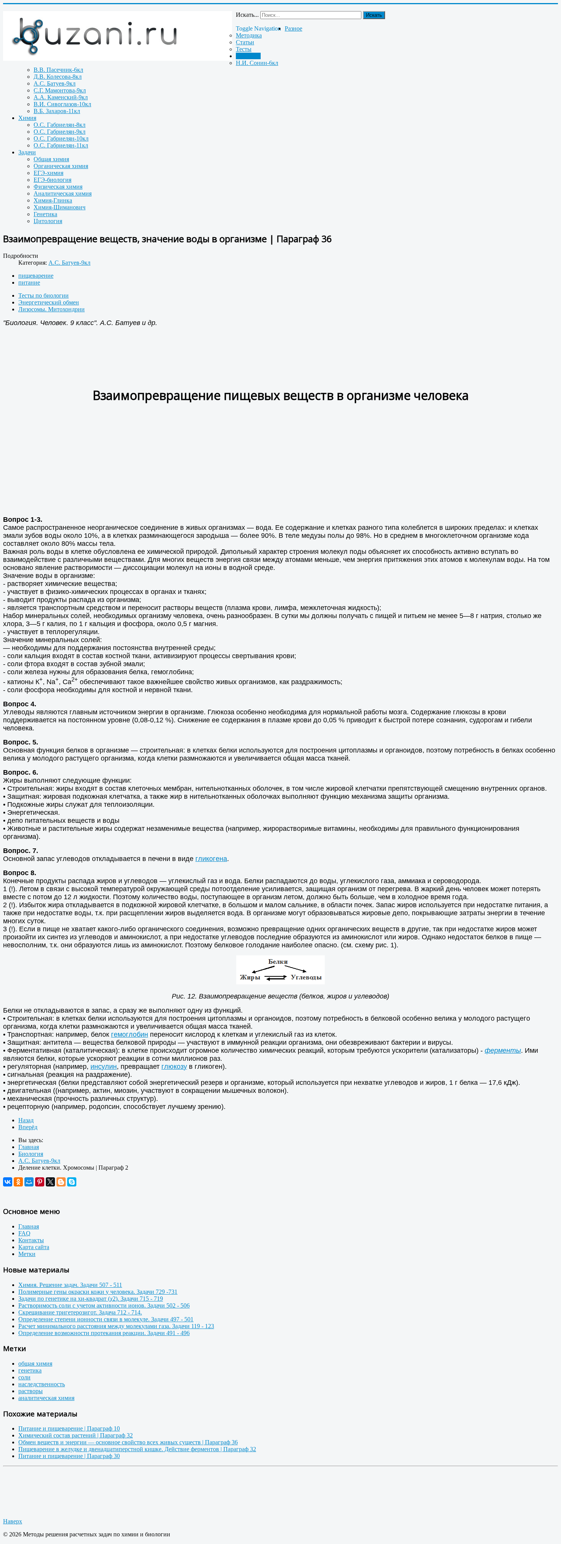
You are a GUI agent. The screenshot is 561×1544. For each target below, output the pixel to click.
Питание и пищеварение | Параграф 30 (69, 1456)
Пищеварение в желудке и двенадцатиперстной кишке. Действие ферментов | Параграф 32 (137, 1449)
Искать (374, 15)
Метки (26, 1254)
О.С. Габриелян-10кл (61, 138)
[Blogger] (61, 1181)
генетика (30, 1370)
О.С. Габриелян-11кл (61, 145)
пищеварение (35, 275)
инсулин (103, 1066)
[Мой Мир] (29, 1181)
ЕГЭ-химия (48, 173)
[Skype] (71, 1181)
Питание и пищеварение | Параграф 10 (69, 1428)
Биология (248, 56)
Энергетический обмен (48, 302)
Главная (28, 1226)
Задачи (27, 152)
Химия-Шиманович (59, 207)
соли (24, 1377)
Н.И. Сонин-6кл (257, 63)
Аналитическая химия (63, 193)
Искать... (247, 14)
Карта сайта (33, 1247)
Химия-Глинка (53, 200)
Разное (293, 28)
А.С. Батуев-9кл (55, 83)
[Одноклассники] (18, 1181)
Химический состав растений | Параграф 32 (75, 1435)
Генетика (45, 214)
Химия (27, 118)
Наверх (12, 1521)
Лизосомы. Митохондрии (51, 309)
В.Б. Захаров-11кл (57, 111)
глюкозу (174, 1066)
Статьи (245, 42)
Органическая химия (61, 166)
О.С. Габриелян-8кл (59, 124)
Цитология (48, 221)
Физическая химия (58, 186)
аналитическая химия (46, 1398)
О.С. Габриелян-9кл (59, 131)
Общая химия (51, 159)
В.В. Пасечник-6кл (58, 69)
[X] (50, 1181)
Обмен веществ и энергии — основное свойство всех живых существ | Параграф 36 (128, 1442)
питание (29, 282)
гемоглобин (129, 1034)
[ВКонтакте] (7, 1181)
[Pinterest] (39, 1181)
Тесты (243, 49)
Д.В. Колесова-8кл (58, 76)
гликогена (211, 859)
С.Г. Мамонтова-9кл (60, 90)
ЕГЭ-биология (52, 179)
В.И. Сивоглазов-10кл (62, 104)
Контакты (31, 1240)
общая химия (35, 1363)
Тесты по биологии (43, 295)
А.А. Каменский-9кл (61, 97)
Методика (249, 35)
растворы (30, 1391)
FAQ (24, 1233)
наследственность (41, 1384)
